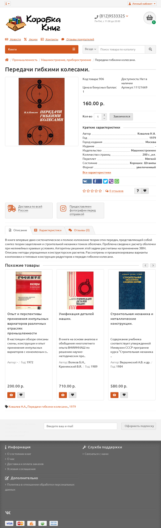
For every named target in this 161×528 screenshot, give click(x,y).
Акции (33, 39)
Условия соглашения (21, 469)
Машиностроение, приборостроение (66, 60)
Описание (20, 230)
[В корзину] (11, 395)
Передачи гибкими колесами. (47, 406)
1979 (72, 406)
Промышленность (24, 60)
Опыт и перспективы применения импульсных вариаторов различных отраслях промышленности (27, 323)
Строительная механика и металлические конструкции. (131, 318)
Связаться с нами (96, 454)
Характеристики (50, 230)
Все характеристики (97, 172)
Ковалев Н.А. (17, 406)
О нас (11, 459)
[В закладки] (145, 191)
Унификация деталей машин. (76, 316)
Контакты (51, 39)
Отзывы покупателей (80, 39)
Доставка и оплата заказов (25, 464)
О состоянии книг (19, 454)
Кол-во (87, 116)
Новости (15, 39)
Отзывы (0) (82, 230)
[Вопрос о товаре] (137, 191)
